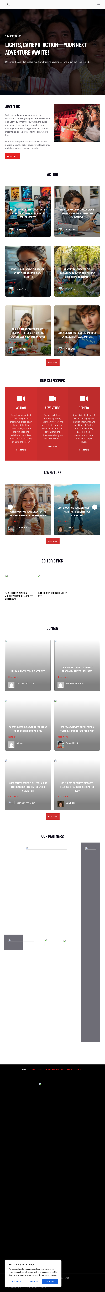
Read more (19, 223)
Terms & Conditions (55, 1069)
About (70, 1069)
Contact (79, 1069)
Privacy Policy (36, 1069)
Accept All (50, 1281)
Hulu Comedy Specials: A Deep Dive (52, 595)
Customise (16, 1281)
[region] (33, 1273)
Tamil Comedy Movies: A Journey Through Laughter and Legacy (19, 596)
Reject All (34, 1281)
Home (24, 1069)
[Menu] (98, 4)
